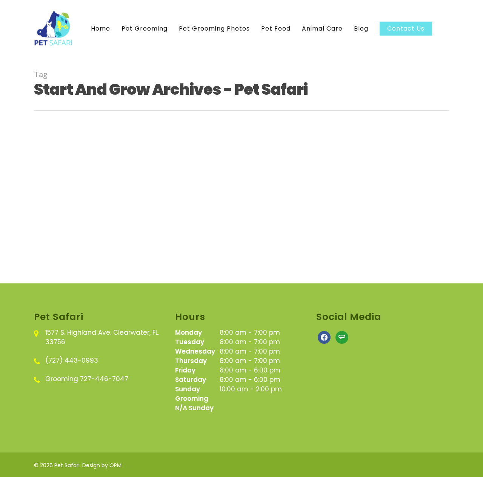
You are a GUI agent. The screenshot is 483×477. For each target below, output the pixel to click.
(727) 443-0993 (71, 360)
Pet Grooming (145, 29)
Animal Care (322, 29)
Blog (361, 29)
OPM (115, 465)
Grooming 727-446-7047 (86, 378)
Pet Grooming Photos (214, 29)
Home (100, 29)
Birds (53, 168)
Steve (73, 266)
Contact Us (406, 29)
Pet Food (276, 29)
